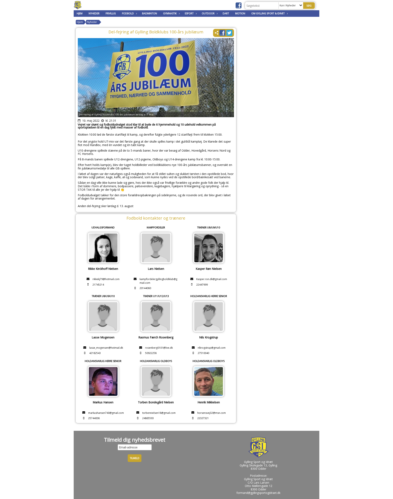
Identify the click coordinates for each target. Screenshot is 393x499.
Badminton (149, 13)
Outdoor (208, 13)
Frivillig (111, 13)
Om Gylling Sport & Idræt (268, 13)
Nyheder (94, 13)
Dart (226, 13)
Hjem (79, 13)
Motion (240, 13)
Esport (189, 13)
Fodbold (128, 13)
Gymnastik (170, 13)
